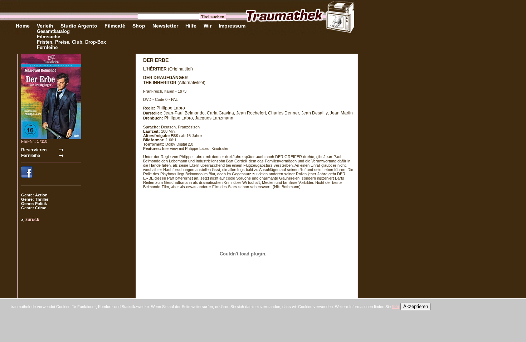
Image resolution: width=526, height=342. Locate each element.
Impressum (232, 26)
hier (395, 306)
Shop (138, 26)
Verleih (45, 26)
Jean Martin (341, 113)
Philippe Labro (170, 108)
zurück (32, 219)
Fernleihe (47, 47)
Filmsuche (48, 36)
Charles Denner (283, 113)
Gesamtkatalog (53, 31)
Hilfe (190, 26)
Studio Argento (78, 26)
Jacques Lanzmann (214, 118)
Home (23, 26)
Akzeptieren (415, 306)
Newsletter (165, 26)
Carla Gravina (220, 113)
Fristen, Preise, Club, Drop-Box (71, 42)
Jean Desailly (314, 113)
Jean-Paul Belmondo (184, 113)
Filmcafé (114, 26)
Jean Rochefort (251, 113)
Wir (207, 26)
